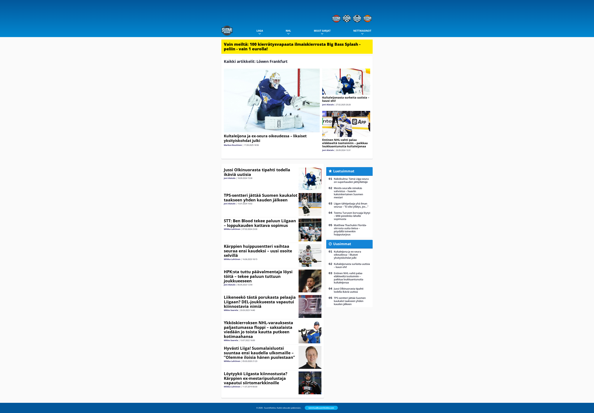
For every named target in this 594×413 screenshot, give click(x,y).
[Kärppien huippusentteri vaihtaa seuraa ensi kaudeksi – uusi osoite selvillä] (310, 255)
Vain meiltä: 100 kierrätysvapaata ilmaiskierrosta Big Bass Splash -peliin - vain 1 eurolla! (292, 46)
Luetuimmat (343, 171)
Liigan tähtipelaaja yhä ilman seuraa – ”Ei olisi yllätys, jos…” (351, 205)
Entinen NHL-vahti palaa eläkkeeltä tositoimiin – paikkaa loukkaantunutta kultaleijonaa (345, 143)
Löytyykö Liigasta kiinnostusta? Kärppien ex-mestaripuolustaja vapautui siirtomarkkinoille (255, 378)
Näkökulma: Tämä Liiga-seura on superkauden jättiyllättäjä (351, 180)
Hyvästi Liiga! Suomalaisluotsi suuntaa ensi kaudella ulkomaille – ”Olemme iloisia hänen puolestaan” (259, 352)
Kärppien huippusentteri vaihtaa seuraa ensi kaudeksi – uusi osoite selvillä (258, 250)
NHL (288, 30)
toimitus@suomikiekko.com (321, 408)
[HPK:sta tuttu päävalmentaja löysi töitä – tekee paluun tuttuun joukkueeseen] (310, 281)
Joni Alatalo (328, 104)
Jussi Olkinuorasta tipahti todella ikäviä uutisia (257, 172)
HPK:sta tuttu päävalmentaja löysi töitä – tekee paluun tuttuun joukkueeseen (258, 276)
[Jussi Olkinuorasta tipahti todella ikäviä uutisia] (310, 179)
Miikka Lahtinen (232, 229)
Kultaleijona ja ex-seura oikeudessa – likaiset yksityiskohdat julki (265, 138)
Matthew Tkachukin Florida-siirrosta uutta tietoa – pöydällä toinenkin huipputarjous (350, 229)
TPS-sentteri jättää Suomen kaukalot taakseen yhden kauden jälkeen (260, 197)
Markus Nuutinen (233, 145)
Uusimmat (342, 243)
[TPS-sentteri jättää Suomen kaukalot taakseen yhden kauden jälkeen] (310, 204)
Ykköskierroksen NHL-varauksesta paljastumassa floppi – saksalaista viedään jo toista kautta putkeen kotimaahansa (258, 329)
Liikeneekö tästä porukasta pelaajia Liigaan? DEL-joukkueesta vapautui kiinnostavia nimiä (260, 301)
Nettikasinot (362, 30)
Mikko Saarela (231, 310)
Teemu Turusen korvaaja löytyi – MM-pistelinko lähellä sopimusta (352, 216)
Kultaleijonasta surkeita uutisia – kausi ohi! (345, 99)
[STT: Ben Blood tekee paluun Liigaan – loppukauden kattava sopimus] (310, 230)
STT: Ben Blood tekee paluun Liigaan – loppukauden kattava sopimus (260, 223)
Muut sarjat (322, 30)
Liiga (259, 30)
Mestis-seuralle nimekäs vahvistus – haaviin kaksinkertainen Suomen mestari (348, 192)
